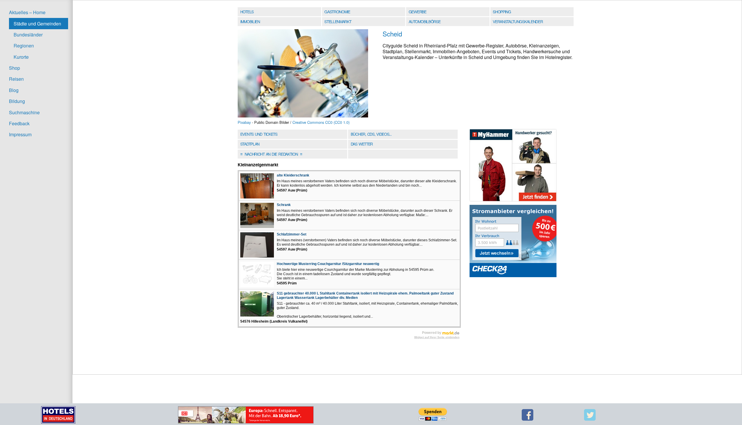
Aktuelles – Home (27, 12)
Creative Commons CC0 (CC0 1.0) (321, 122)
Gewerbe (417, 11)
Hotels (247, 11)
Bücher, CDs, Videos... (371, 134)
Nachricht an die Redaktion (271, 154)
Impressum (20, 134)
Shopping (502, 11)
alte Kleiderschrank (293, 175)
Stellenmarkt (337, 21)
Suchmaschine (24, 112)
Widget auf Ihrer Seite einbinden (436, 337)
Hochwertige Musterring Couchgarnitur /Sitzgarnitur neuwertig (328, 264)
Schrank (284, 205)
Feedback (19, 123)
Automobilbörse (425, 21)
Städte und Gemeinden (37, 23)
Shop (14, 68)
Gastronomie (337, 11)
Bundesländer (28, 34)
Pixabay (244, 122)
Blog (14, 90)
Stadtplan (249, 144)
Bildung (17, 101)
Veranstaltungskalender (518, 21)
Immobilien (250, 21)
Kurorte (21, 57)
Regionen (24, 45)
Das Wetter (362, 144)
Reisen (16, 79)
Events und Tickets (258, 134)
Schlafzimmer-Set (291, 234)
